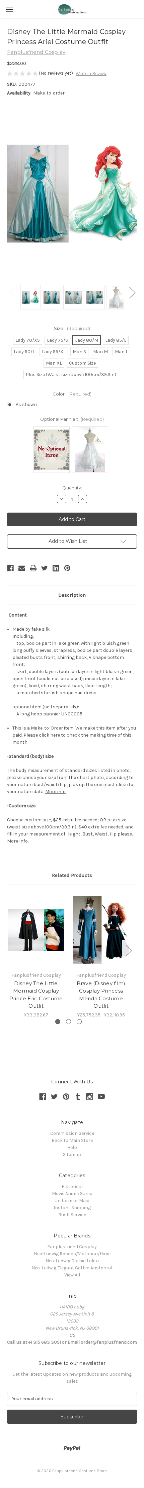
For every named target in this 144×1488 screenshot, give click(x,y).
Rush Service (72, 1215)
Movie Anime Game (72, 1193)
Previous (12, 292)
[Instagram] (89, 1096)
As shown (26, 404)
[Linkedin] (56, 568)
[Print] (33, 568)
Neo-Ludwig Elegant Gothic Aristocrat (72, 1268)
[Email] (21, 568)
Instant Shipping (72, 1208)
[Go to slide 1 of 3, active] (57, 1021)
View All (72, 1275)
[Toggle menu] (9, 9)
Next (132, 292)
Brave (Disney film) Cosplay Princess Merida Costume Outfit (101, 994)
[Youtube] (101, 1096)
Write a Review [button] (91, 73)
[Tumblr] (77, 1096)
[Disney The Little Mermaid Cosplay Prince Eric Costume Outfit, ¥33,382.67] (36, 930)
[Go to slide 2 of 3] (68, 1021)
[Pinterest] (67, 568)
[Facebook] (10, 568)
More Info (17, 841)
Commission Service (72, 1133)
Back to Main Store (72, 1140)
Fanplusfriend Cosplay (72, 1247)
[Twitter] (44, 568)
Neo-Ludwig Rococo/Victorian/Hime (72, 1254)
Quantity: (72, 487)
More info (55, 791)
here (55, 735)
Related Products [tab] (72, 875)
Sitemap (72, 1154)
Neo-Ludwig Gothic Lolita (72, 1261)
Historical (72, 1186)
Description (72, 595)
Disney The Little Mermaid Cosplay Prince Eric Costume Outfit (36, 994)
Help (72, 1147)
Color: (72, 394)
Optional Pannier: (72, 419)
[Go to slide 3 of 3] (79, 1021)
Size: (72, 328)
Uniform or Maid (72, 1200)
